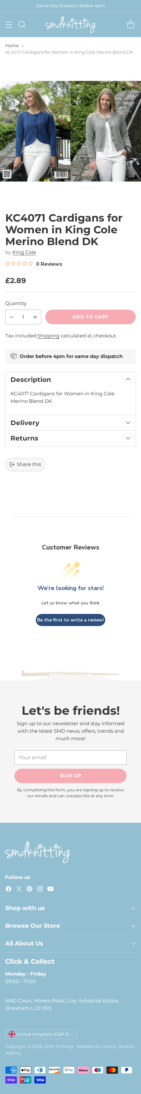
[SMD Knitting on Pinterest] (29, 890)
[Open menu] (8, 24)
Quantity (16, 303)
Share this (29, 464)
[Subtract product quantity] (11, 317)
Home (12, 45)
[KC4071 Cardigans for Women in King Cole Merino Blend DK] (70, 131)
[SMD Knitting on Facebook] (8, 890)
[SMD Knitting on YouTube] (50, 890)
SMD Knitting (58, 1046)
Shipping (48, 335)
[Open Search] (22, 24)
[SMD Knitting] (70, 24)
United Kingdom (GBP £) (42, 1034)
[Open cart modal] (130, 24)
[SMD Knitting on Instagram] (40, 890)
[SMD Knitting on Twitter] (19, 890)
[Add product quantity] (35, 317)
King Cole (24, 252)
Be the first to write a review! (70, 620)
